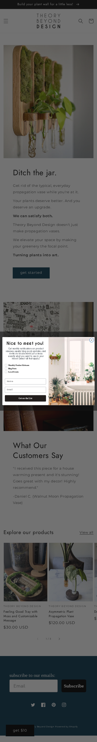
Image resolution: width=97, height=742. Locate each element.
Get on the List (25, 398)
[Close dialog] (91, 340)
